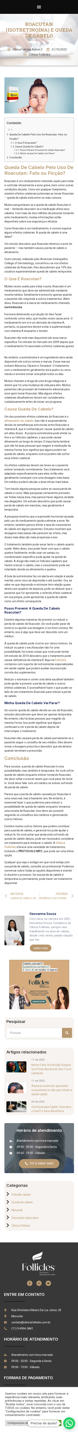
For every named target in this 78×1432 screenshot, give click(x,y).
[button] (39, 7)
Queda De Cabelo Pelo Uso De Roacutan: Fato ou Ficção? (38, 137)
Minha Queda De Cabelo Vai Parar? (37, 153)
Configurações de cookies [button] (22, 1423)
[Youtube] (48, 1283)
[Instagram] (39, 1283)
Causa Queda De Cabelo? (29, 146)
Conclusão (15, 158)
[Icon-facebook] (29, 1283)
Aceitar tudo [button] (52, 1423)
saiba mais (40, 948)
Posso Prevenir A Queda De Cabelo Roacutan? (42, 150)
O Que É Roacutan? (26, 143)
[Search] (67, 1033)
